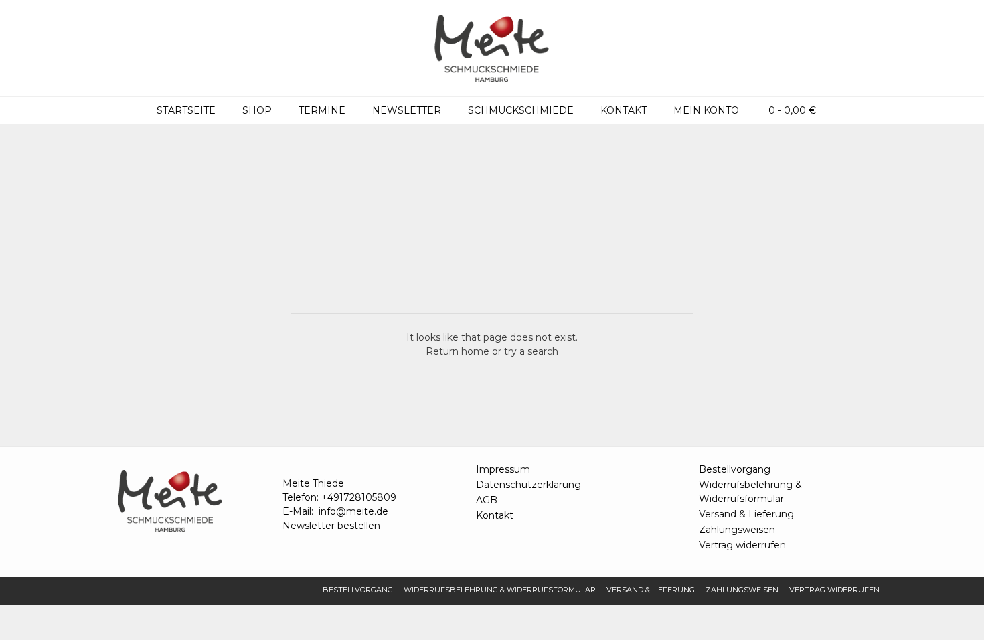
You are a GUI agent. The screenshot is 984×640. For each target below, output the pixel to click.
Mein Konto (706, 110)
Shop (257, 110)
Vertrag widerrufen (742, 545)
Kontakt (623, 110)
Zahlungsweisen (737, 530)
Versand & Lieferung (746, 514)
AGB (486, 500)
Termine (322, 110)
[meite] (492, 48)
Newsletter (406, 110)
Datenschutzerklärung (528, 485)
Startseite (186, 110)
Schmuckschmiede (521, 110)
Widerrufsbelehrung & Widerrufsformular (750, 492)
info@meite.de (353, 511)
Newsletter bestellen (331, 525)
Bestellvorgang (734, 469)
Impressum (503, 469)
